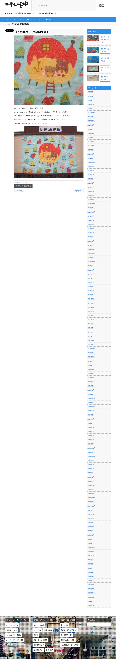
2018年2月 (90, 489)
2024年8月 (90, 171)
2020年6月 (90, 373)
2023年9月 (90, 216)
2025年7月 (90, 133)
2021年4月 (90, 332)
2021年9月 (90, 311)
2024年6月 (90, 179)
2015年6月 (90, 564)
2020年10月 (91, 357)
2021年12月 (91, 299)
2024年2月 (90, 195)
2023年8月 (90, 220)
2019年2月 (90, 440)
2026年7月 (90, 96)
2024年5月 (90, 183)
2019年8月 (90, 415)
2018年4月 (90, 481)
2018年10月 (91, 456)
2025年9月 (90, 125)
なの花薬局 (49, 650)
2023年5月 (90, 233)
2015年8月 (90, 556)
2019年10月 (91, 407)
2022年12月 (91, 253)
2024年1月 (90, 200)
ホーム (9, 19)
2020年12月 (91, 349)
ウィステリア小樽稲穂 (13, 635)
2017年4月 (90, 527)
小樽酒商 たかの (39, 645)
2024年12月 (91, 158)
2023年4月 (90, 237)
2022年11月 (91, 257)
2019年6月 (90, 423)
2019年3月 (90, 436)
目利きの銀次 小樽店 (67, 640)
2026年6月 (90, 100)
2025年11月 (91, 117)
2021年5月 (90, 328)
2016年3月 (90, 543)
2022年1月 (90, 295)
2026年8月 (90, 92)
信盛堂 (36, 635)
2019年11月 (91, 402)
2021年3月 (90, 336)
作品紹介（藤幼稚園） (105, 59)
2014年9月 (90, 601)
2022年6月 (90, 274)
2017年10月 (91, 506)
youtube (48, 19)
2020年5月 (90, 378)
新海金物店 (48, 630)
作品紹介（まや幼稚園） (105, 50)
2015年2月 (90, 580)
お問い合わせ (31, 19)
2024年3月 (90, 191)
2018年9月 (90, 460)
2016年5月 (90, 539)
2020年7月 (90, 369)
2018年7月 (90, 469)
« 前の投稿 (19, 191)
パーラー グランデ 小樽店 (14, 640)
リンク (40, 19)
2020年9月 (90, 361)
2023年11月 (91, 208)
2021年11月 (91, 303)
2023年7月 (90, 224)
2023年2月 (90, 245)
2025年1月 (90, 154)
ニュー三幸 (37, 630)
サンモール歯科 (39, 625)
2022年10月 (91, 262)
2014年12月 (91, 589)
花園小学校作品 (105, 68)
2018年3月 (90, 485)
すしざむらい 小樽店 (40, 640)
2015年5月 (90, 568)
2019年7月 (90, 419)
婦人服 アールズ (11, 630)
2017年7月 (90, 518)
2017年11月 (91, 502)
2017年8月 (90, 514)
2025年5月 (90, 142)
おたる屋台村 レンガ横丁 (70, 645)
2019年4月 (90, 431)
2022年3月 (90, 286)
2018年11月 (91, 452)
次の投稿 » (78, 191)
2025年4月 (90, 146)
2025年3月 (90, 150)
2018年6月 (90, 473)
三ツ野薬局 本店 (66, 635)
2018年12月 (91, 448)
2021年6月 (90, 324)
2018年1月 (90, 494)
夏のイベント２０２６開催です (105, 39)
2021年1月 (90, 344)
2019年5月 (90, 427)
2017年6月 (90, 522)
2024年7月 (90, 175)
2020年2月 (90, 390)
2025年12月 (91, 113)
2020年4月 (90, 382)
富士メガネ (64, 625)
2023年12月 (91, 204)
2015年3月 (90, 576)
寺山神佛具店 (38, 650)
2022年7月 (90, 270)
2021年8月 (90, 315)
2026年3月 (90, 104)
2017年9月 (90, 510)
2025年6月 (90, 137)
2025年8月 (90, 129)
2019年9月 (90, 411)
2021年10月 (91, 307)
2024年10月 (91, 162)
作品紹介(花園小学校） (104, 78)
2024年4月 (90, 187)
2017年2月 (90, 531)
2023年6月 (90, 229)
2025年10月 (91, 121)
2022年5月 (90, 278)
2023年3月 (90, 241)
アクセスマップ (19, 19)
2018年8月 (90, 465)
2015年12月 (91, 547)
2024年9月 (90, 166)
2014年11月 (91, 593)
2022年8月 (90, 266)
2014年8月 (90, 605)
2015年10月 (91, 551)
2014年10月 (91, 597)
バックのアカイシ (12, 625)
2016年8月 (90, 535)
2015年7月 (90, 560)
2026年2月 (90, 108)
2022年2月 (90, 291)
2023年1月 (90, 249)
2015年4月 (90, 572)
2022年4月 (90, 282)
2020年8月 (90, 365)
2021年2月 (90, 340)
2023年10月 (91, 212)
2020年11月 (91, 353)
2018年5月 (90, 477)
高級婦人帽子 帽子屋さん (69, 630)
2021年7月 (90, 320)
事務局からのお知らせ (23, 186)
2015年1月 (90, 585)
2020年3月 (90, 386)
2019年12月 (91, 398)
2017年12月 (91, 498)
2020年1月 (90, 394)
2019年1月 (90, 444)
